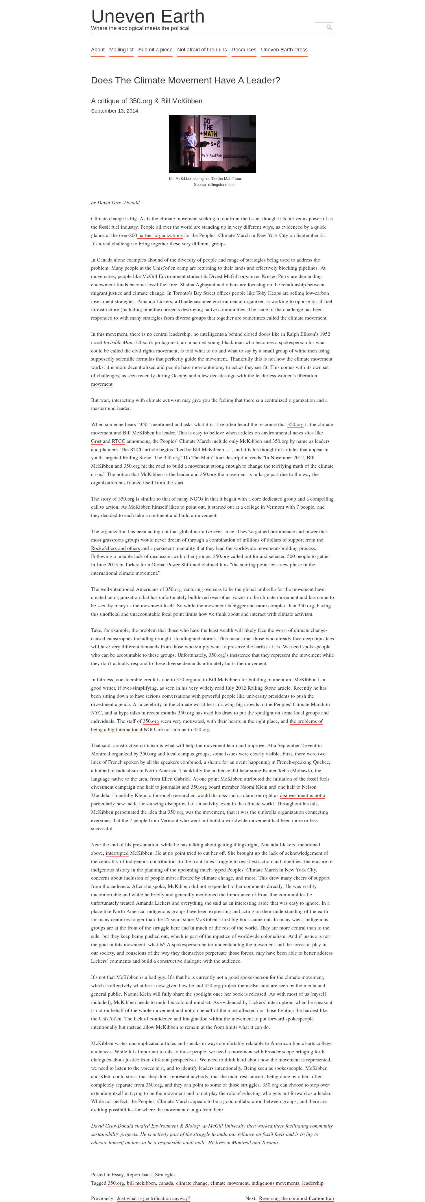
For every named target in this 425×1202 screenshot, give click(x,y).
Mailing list (121, 50)
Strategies (165, 1174)
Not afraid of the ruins (202, 50)
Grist (97, 440)
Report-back (139, 1174)
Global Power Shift (171, 564)
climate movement (229, 1182)
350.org (295, 424)
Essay (117, 1174)
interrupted (117, 852)
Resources (244, 50)
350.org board (205, 786)
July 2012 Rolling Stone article (258, 687)
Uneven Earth (148, 16)
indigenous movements (275, 1182)
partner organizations (160, 235)
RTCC (118, 440)
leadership (313, 1182)
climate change (192, 1182)
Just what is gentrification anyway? (153, 1197)
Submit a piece (155, 50)
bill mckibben (141, 1182)
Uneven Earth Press (284, 50)
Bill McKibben (138, 432)
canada (166, 1182)
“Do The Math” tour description (215, 457)
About (98, 50)
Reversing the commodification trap (296, 1197)
